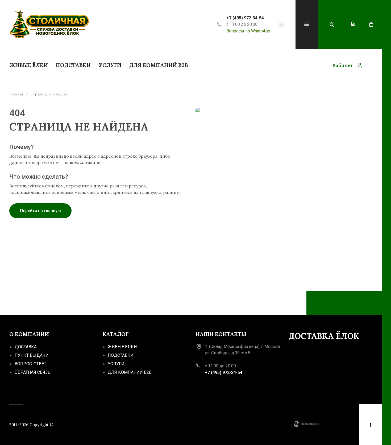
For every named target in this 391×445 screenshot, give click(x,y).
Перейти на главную (40, 210)
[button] (281, 24)
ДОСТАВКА (26, 346)
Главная (16, 94)
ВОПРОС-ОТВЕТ (30, 363)
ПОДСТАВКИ (121, 355)
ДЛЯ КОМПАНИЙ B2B (130, 372)
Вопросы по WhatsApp (248, 30)
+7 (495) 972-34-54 (245, 17)
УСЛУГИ (116, 363)
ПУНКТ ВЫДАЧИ (32, 355)
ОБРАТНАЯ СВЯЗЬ (33, 372)
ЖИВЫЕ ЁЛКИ (122, 346)
